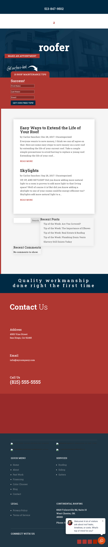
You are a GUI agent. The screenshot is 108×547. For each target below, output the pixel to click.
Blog (15, 489)
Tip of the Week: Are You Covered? (62, 223)
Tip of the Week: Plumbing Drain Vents (65, 237)
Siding (61, 469)
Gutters (62, 474)
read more (26, 161)
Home (16, 464)
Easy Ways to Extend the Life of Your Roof (50, 129)
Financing (18, 479)
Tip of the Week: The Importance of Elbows (67, 228)
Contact (17, 494)
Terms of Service (21, 515)
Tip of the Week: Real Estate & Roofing (64, 232)
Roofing (62, 464)
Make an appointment (22, 56)
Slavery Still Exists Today (58, 241)
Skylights (29, 170)
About (16, 469)
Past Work (18, 474)
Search (35, 220)
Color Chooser (20, 484)
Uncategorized (64, 136)
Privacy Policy (20, 510)
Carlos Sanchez (31, 136)
